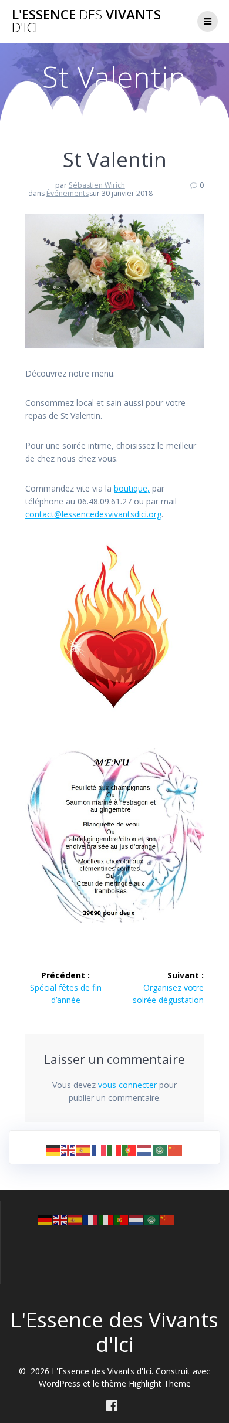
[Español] (84, 1149)
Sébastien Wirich (97, 185)
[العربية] (160, 1149)
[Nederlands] (145, 1149)
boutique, (132, 488)
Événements (67, 193)
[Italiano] (114, 1149)
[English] (68, 1149)
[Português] (129, 1149)
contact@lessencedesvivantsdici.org (93, 514)
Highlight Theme (160, 1383)
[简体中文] (175, 1149)
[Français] (99, 1149)
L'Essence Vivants (86, 21)
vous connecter (127, 1084)
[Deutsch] (53, 1149)
